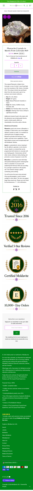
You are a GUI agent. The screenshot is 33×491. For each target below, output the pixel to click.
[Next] (9, 17)
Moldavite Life (16, 484)
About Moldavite (6, 435)
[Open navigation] (3, 6)
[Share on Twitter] (16, 189)
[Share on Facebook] (14, 189)
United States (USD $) (10, 462)
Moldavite (5, 432)
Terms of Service (6, 456)
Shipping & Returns (7, 451)
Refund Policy (6, 448)
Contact (4, 443)
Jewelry (4, 430)
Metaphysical (5, 438)
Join (16, 333)
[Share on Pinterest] (19, 189)
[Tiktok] (7, 477)
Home (5, 11)
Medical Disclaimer (7, 453)
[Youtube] (9, 477)
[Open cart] (30, 5)
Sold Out (16, 71)
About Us (4, 440)
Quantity (16, 62)
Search (4, 427)
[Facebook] (3, 477)
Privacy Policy (6, 446)
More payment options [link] (16, 81)
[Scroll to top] (29, 486)
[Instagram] (5, 477)
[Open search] (24, 5)
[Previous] (5, 17)
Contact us (16, 186)
